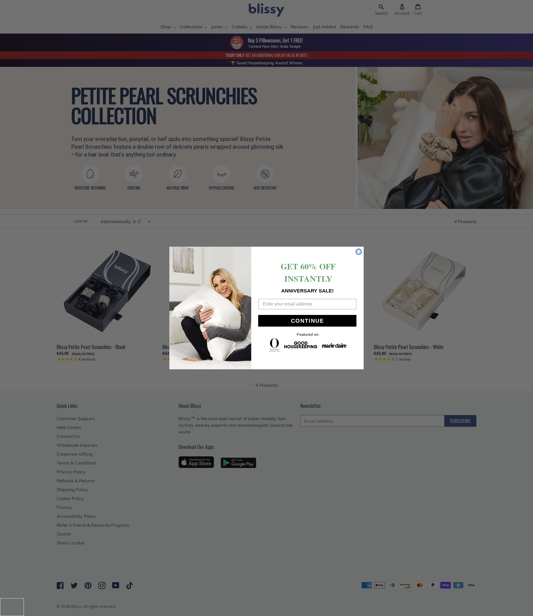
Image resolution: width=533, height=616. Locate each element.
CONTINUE (307, 321)
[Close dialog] (358, 251)
